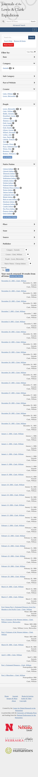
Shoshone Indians (9, 202)
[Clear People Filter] (20, 109)
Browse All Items (20, 41)
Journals (5, 68)
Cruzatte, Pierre (8, 144)
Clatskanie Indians (9, 204)
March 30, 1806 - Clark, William (12, 645)
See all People (7, 157)
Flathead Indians (8, 185)
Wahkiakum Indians (9, 178)
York (4, 142)
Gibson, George (8, 130)
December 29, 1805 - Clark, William (13, 403)
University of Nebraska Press (27, 713)
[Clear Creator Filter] (18, 94)
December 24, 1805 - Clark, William (13, 362)
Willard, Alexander (9, 132)
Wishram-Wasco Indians (11, 188)
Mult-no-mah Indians (10, 199)
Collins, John (7, 135)
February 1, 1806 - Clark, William (12, 525)
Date (7, 270)
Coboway (6, 118)
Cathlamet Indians (9, 176)
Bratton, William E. (9, 153)
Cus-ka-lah (6, 125)
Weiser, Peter (7, 149)
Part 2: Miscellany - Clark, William (13, 675)
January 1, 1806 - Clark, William (12, 434)
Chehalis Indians (8, 181)
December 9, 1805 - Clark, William (13, 322)
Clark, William (8, 94)
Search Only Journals (16, 276)
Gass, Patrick (7, 137)
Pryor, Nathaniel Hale (10, 146)
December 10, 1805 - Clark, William (13, 332)
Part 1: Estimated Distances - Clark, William (16, 665)
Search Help (8, 41)
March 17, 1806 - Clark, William (12, 597)
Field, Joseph (7, 123)
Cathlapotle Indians (9, 195)
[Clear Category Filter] (13, 68)
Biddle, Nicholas (8, 114)
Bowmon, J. (7, 151)
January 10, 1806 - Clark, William (12, 485)
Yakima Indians (8, 192)
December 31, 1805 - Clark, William (13, 423)
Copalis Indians (8, 206)
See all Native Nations (9, 217)
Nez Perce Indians (9, 209)
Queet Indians (7, 213)
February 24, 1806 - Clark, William (13, 566)
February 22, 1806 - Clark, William (13, 556)
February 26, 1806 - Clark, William (13, 576)
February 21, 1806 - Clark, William (13, 546)
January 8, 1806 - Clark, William (12, 474)
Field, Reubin (7, 128)
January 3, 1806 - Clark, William (12, 464)
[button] (26, 250)
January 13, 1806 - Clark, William (12, 505)
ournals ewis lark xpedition (12, 9)
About (14, 701)
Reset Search (8, 45)
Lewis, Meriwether (9, 96)
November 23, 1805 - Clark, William (13, 301)
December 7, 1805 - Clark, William (13, 311)
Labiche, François (9, 139)
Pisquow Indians (8, 211)
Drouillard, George (9, 116)
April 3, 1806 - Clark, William (11, 655)
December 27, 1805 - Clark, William (13, 383)
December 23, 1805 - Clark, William (13, 352)
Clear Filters (30, 52)
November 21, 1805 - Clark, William (13, 281)
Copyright (23, 701)
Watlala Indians (8, 183)
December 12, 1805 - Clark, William (13, 342)
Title (3, 270)
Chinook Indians (8, 171)
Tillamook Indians (9, 173)
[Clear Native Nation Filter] (18, 169)
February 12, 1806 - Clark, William (13, 536)
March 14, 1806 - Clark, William (12, 587)
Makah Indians (8, 197)
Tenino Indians (8, 190)
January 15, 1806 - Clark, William (12, 515)
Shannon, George (8, 121)
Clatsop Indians (8, 169)
